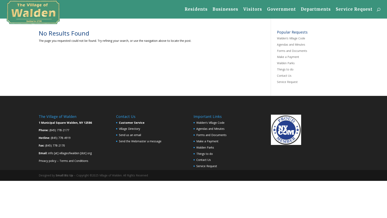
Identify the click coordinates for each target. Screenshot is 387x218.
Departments (316, 10)
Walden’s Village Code (291, 38)
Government (281, 10)
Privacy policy (47, 161)
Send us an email (130, 135)
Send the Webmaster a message (140, 141)
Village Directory (129, 129)
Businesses (225, 10)
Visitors (252, 10)
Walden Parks (286, 63)
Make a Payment (288, 57)
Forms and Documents (292, 51)
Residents (196, 10)
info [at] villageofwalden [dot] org (70, 153)
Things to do (285, 69)
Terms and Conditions (73, 161)
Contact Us (284, 76)
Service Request (354, 10)
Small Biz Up (64, 175)
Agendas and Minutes (291, 44)
